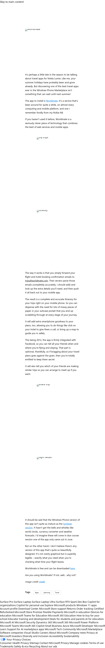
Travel (57, 592)
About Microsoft (58, 632)
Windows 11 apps (86, 605)
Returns (71, 608)
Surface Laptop (22, 601)
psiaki (42, 581)
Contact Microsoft (50, 643)
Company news (77, 632)
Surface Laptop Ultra (43, 601)
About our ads (49, 646)
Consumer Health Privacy (14, 643)
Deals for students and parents (67, 619)
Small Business (53, 625)
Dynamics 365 (44, 622)
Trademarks (6, 646)
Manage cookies (79, 643)
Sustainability (71, 636)
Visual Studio (31, 632)
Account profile (9, 608)
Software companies (11, 632)
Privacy (65, 643)
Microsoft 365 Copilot (32, 625)
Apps (37, 592)
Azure (66, 625)
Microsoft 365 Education (62, 615)
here (72, 568)
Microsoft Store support (52, 608)
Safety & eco (21, 646)
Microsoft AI (7, 622)
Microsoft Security (25, 622)
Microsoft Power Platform (83, 622)
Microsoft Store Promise (28, 612)
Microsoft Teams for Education (29, 615)
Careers (44, 632)
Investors (17, 636)
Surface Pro (6, 601)
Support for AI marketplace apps (25, 629)
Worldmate (52, 100)
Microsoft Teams (9, 625)
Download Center (28, 608)
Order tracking (84, 608)
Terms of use (96, 643)
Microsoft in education (77, 612)
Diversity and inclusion (36, 636)
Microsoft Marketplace (89, 629)
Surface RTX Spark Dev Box (71, 601)
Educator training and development (28, 619)
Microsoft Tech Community (60, 629)
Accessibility (56, 636)
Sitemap (34, 643)
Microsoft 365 (60, 622)
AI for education (94, 619)
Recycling (34, 646)
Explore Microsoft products (60, 605)
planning (47, 592)
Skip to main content (12, 1)
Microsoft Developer (81, 625)
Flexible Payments (53, 612)
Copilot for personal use (30, 605)
